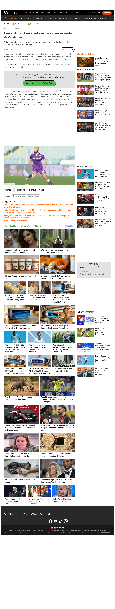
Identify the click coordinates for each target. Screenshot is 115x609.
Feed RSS (100, 514)
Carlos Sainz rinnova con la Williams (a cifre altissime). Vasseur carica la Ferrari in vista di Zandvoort (38, 205)
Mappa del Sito (91, 514)
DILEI (72, 530)
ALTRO (94, 13)
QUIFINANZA (86, 530)
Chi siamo (8, 532)
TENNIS (76, 13)
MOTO (67, 13)
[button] (111, 18)
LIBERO (11, 530)
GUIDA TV (85, 13)
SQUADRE (102, 18)
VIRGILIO (17, 530)
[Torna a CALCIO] (5, 18)
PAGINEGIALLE (25, 530)
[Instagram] (66, 522)
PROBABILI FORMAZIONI (69, 18)
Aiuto (49, 532)
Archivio (108, 514)
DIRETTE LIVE (52, 13)
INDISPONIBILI (89, 18)
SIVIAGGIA (78, 530)
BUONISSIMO (95, 530)
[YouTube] (55, 522)
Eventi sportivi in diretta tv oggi (92, 274)
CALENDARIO (25, 18)
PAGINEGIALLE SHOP (37, 530)
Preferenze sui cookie (40, 532)
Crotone (9, 189)
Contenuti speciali (69, 514)
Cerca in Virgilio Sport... (35, 514)
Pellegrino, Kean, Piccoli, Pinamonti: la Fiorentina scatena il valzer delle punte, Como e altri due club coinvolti (37, 216)
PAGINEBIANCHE (56, 530)
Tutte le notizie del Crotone (15, 221)
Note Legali (15, 532)
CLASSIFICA (38, 18)
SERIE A (17, 28)
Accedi (107, 13)
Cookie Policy (29, 532)
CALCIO (25, 13)
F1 (61, 13)
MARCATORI (51, 18)
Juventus (32, 189)
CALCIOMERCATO (37, 13)
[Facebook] (50, 522)
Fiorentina (20, 189)
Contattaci (81, 514)
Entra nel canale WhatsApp (40, 83)
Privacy (22, 532)
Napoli (42, 189)
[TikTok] (60, 522)
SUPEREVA (103, 530)
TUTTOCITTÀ (66, 530)
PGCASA (47, 530)
